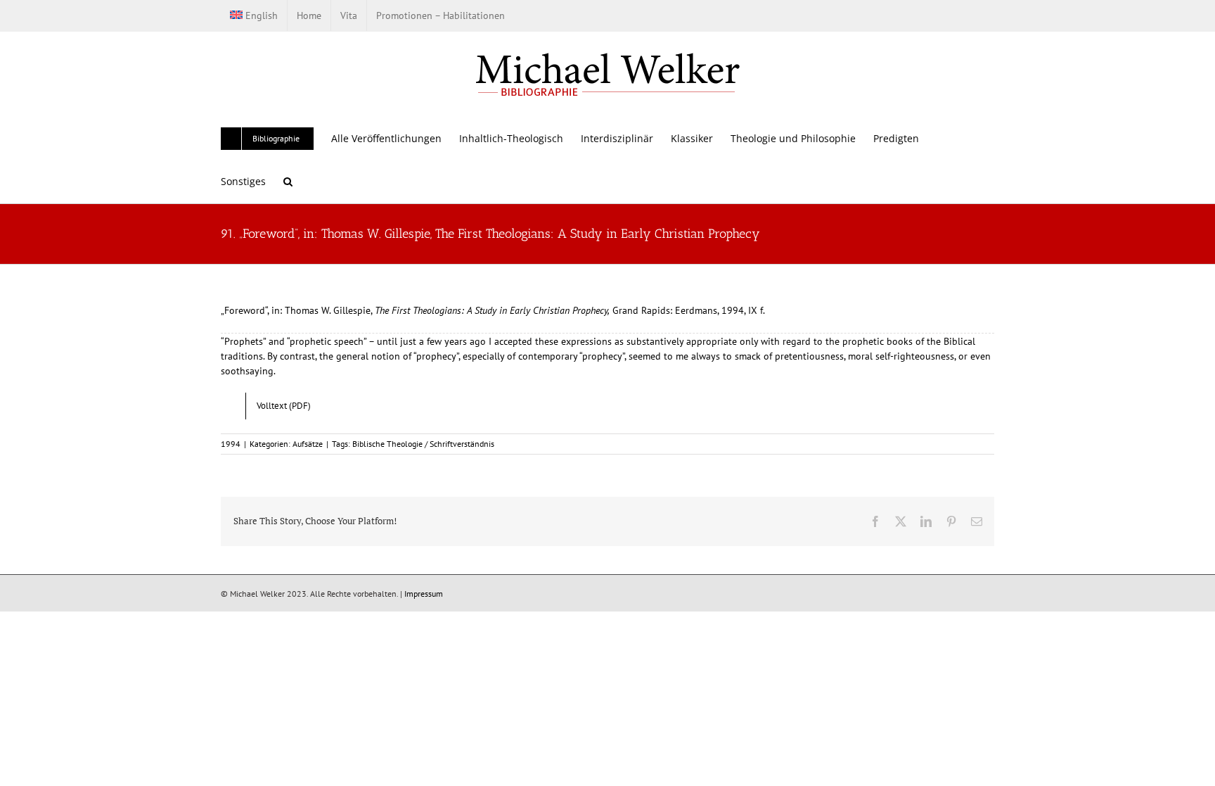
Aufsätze (307, 443)
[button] (287, 181)
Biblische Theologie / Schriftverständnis (423, 443)
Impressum (423, 593)
